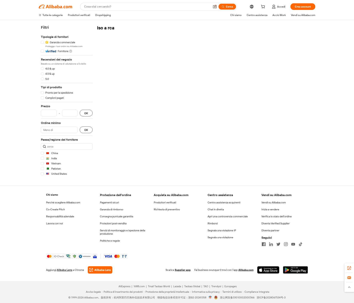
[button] (215, 6)
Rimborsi (213, 223)
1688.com (139, 286)
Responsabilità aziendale (60, 216)
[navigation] (67, 101)
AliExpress (124, 286)
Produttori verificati (165, 202)
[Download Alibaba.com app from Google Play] (295, 270)
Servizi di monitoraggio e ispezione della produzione (122, 232)
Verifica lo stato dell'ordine (276, 216)
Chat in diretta (216, 209)
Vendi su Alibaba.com (273, 202)
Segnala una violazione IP (222, 230)
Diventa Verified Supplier (275, 223)
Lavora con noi (54, 223)
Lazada (177, 286)
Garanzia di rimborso (111, 209)
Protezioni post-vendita (113, 223)
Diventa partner (270, 230)
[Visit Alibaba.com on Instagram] (286, 244)
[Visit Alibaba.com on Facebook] (263, 244)
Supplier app (183, 269)
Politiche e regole (110, 240)
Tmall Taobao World (159, 286)
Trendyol (216, 286)
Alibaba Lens (64, 269)
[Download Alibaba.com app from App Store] (268, 270)
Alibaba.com (246, 269)
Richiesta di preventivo (167, 209)
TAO (205, 286)
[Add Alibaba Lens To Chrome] (100, 270)
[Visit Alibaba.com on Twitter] (278, 244)
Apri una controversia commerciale (228, 216)
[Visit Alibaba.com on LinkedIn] (271, 244)
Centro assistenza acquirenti (224, 202)
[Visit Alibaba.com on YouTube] (293, 244)
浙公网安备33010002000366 (237, 297)
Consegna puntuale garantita (116, 216)
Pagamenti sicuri (109, 202)
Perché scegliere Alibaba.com (63, 202)
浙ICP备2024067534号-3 (271, 297)
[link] (349, 268)
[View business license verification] (210, 297)
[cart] (263, 7)
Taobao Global (192, 286)
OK (86, 113)
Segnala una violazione (220, 237)
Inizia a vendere (270, 209)
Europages (230, 286)
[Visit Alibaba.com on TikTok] (300, 244)
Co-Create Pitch (55, 209)
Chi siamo (52, 194)
